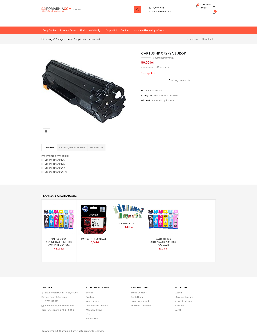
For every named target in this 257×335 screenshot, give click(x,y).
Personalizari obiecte (97, 305)
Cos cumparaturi (140, 301)
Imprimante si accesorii (88, 39)
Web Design (95, 30)
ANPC (178, 309)
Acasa (178, 292)
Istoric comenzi (139, 292)
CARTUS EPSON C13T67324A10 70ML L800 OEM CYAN (163, 242)
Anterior (194, 39)
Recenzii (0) (96, 147)
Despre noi (111, 30)
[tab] (49, 147)
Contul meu (137, 297)
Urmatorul (207, 39)
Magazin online (68, 30)
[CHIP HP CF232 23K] (128, 211)
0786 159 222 (51, 301)
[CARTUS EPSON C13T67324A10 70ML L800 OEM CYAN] (163, 218)
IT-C (82, 30)
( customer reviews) (163, 58)
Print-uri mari (92, 301)
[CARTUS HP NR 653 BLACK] (94, 218)
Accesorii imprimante (163, 100)
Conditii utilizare (183, 301)
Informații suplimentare (72, 147)
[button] (203, 6)
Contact (125, 30)
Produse (90, 297)
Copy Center (49, 30)
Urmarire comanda (161, 11)
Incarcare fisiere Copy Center (149, 30)
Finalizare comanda (141, 305)
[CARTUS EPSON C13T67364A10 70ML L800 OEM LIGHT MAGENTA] (59, 218)
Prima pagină (48, 39)
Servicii (89, 292)
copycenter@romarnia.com (59, 305)
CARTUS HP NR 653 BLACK (93, 238)
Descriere (49, 147)
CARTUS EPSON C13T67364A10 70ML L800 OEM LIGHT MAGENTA (59, 242)
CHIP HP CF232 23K (128, 223)
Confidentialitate (184, 297)
